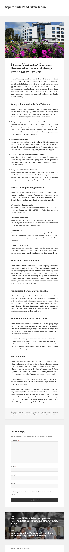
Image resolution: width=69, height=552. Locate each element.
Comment (15, 440)
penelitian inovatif (28, 414)
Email (13, 475)
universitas (36, 412)
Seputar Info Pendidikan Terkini (26, 7)
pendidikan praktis (16, 414)
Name (13, 467)
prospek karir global (40, 414)
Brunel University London (49, 412)
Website (13, 483)
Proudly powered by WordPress (20, 548)
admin (28, 412)
